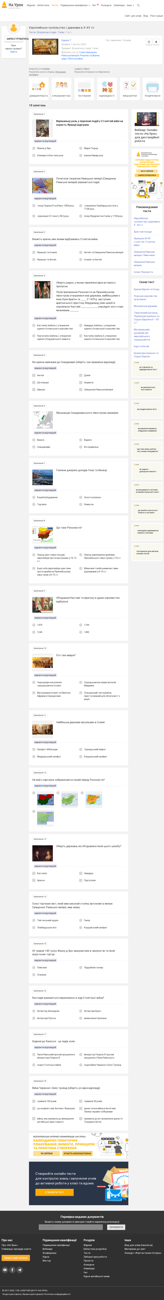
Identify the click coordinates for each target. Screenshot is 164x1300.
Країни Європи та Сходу (146, 289)
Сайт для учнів (133, 15)
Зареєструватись (15, 39)
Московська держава (145, 306)
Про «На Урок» (10, 1245)
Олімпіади (89, 1268)
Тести (54, 5)
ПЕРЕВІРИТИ (116, 1227)
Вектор (47, 1260)
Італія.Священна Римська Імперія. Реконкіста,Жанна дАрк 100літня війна (80, 55)
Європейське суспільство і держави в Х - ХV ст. (147, 221)
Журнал (31, 5)
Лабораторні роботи (95, 1256)
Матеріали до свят (135, 1249)
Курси (46, 1256)
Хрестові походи (143, 231)
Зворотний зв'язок (15, 1257)
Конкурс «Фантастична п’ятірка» (143, 1253)
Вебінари (47, 1249)
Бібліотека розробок (95, 1249)
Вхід (146, 15)
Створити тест (54, 1192)
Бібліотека (43, 5)
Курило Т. (67, 40)
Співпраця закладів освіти (16, 1249)
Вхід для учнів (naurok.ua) (139, 1245)
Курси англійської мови (97, 1276)
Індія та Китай (141, 346)
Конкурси (106, 5)
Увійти (13, 52)
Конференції (49, 1253)
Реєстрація (156, 15)
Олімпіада (119, 5)
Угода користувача (11, 1294)
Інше (129, 5)
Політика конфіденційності (57, 1294)
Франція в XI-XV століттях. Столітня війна (144, 241)
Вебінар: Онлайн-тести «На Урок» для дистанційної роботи (147, 135)
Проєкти (88, 1260)
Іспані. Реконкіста (143, 272)
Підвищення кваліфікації (74, 5)
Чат (95, 5)
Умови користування (32, 1294)
